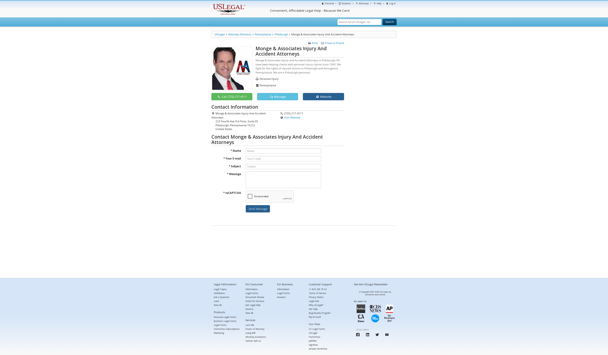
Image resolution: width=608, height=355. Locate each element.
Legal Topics (220, 289)
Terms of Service (317, 293)
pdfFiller (313, 340)
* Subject (235, 166)
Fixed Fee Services (254, 301)
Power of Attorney (254, 328)
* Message (234, 174)
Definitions (219, 293)
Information (251, 289)
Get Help (313, 308)
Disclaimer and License (375, 295)
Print (315, 43)
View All (218, 305)
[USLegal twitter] (377, 334)
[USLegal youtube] (387, 334)
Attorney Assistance (255, 336)
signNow (313, 344)
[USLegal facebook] (358, 334)
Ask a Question (221, 297)
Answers (281, 297)
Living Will (250, 332)
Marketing (219, 332)
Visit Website (292, 117)
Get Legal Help (252, 305)
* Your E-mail (232, 158)
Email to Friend (334, 43)
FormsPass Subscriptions (227, 328)
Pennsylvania (263, 34)
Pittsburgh (281, 34)
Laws (216, 301)
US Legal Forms (317, 328)
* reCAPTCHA (232, 193)
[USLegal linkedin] (367, 334)
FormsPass (314, 336)
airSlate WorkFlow (318, 348)
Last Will (249, 324)
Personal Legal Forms (225, 317)
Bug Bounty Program (320, 312)
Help (378, 3)
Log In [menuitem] (392, 3)
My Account (315, 316)
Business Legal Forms (225, 321)
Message (279, 97)
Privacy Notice (316, 297)
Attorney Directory (239, 34)
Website (325, 97)
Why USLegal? (316, 305)
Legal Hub (314, 301)
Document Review (254, 297)
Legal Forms (220, 324)
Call (234, 97)
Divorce (249, 308)
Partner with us (253, 340)
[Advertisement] (304, 251)
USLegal (220, 34)
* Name (236, 151)
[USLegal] (228, 4)
